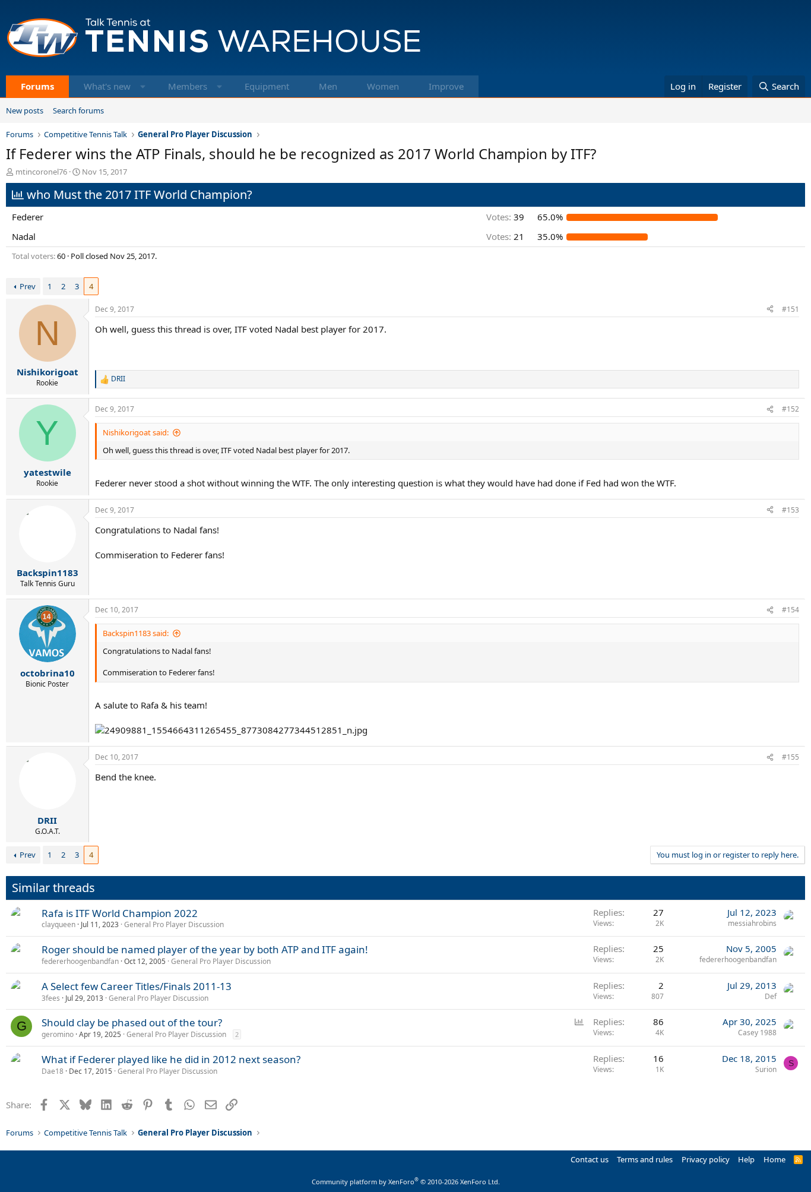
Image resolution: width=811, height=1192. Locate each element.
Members (187, 86)
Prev (28, 286)
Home (774, 1159)
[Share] (770, 310)
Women (383, 86)
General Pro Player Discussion (174, 924)
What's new (107, 86)
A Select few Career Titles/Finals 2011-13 (137, 986)
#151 (790, 309)
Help (746, 1159)
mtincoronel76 (41, 171)
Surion (766, 1069)
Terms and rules (645, 1159)
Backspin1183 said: (136, 633)
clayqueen (58, 924)
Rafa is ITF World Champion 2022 (120, 913)
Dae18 (53, 1071)
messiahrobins (752, 923)
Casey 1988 (757, 1032)
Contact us (590, 1159)
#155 (790, 757)
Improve (446, 86)
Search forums (78, 110)
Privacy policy (706, 1159)
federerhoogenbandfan (80, 961)
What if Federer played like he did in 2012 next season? (171, 1059)
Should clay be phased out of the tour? (132, 1022)
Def (771, 996)
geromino (58, 1034)
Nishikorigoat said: (136, 432)
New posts (24, 110)
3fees (51, 998)
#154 (790, 610)
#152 (790, 409)
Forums (37, 86)
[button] (142, 86)
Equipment (267, 86)
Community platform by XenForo (406, 1181)
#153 (790, 510)
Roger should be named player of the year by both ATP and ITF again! (205, 949)
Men (328, 86)
